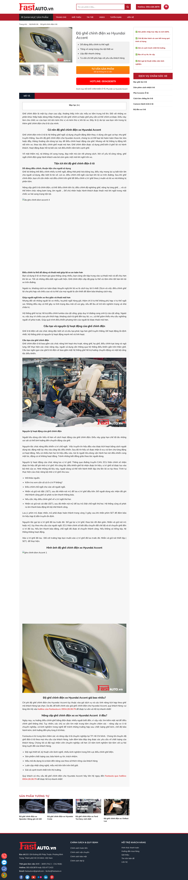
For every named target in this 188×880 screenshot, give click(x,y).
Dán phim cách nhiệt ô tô (144, 87)
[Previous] (23, 45)
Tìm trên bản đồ (127, 858)
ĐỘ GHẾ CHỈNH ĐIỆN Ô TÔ (48, 24)
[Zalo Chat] (4, 862)
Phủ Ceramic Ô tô (140, 93)
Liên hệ (130, 17)
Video (102, 17)
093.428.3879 (31, 867)
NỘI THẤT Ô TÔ (33, 24)
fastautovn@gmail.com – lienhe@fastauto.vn (43, 871)
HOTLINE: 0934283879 (103, 81)
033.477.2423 (47, 867)
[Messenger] (4, 869)
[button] (166, 6)
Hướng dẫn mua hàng (130, 851)
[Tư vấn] (4, 856)
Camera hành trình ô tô (143, 104)
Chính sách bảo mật (78, 856)
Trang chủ (61, 17)
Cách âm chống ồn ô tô (143, 98)
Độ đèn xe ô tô (139, 109)
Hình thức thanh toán (130, 847)
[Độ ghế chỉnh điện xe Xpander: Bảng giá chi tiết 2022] (32, 806)
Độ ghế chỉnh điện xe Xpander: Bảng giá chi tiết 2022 (30, 817)
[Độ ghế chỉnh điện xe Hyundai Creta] (60, 806)
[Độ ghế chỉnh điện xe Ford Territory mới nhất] (88, 806)
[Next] (68, 45)
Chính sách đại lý (77, 861)
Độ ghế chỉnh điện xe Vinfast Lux (116, 819)
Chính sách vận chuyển (79, 852)
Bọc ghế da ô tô (140, 82)
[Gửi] (128, 7)
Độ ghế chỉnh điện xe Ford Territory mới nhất (87, 817)
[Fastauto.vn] (36, 6)
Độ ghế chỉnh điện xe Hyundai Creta (60, 817)
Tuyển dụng (115, 17)
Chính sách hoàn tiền (79, 848)
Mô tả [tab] (27, 96)
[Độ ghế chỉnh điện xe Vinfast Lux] (117, 807)
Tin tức (90, 17)
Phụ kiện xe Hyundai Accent (116, 89)
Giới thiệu (76, 17)
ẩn (78, 105)
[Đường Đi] (4, 875)
